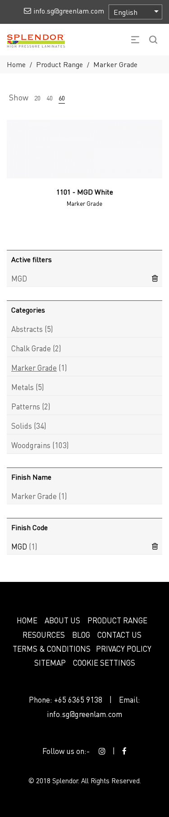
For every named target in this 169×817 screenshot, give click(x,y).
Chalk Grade (31, 348)
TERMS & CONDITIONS (52, 649)
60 (62, 98)
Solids (21, 426)
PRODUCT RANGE (117, 620)
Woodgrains (30, 445)
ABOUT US (62, 620)
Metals (22, 387)
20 (37, 98)
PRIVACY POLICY (123, 649)
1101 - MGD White (84, 191)
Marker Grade (34, 367)
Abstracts (27, 329)
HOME (27, 620)
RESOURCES (44, 635)
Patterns (25, 406)
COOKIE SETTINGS (104, 662)
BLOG (81, 635)
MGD (19, 278)
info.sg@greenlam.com (84, 714)
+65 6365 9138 (78, 699)
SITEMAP (50, 662)
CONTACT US (119, 635)
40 (49, 98)
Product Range (59, 64)
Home (16, 64)
